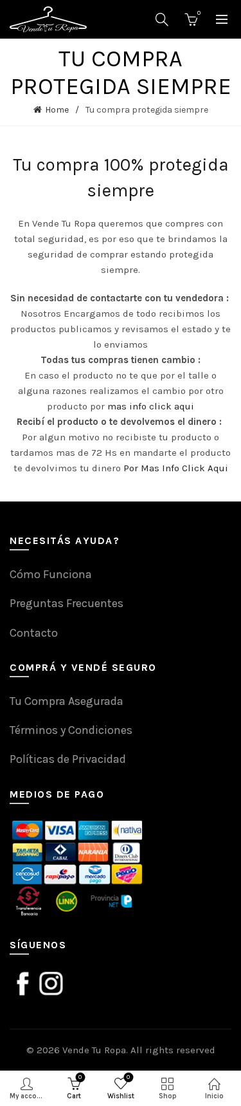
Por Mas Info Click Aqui (175, 468)
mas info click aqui (150, 406)
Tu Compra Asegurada (66, 701)
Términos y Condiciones (71, 730)
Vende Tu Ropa (94, 1050)
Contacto (34, 633)
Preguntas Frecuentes (66, 603)
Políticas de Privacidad (68, 759)
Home (57, 109)
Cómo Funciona (51, 574)
